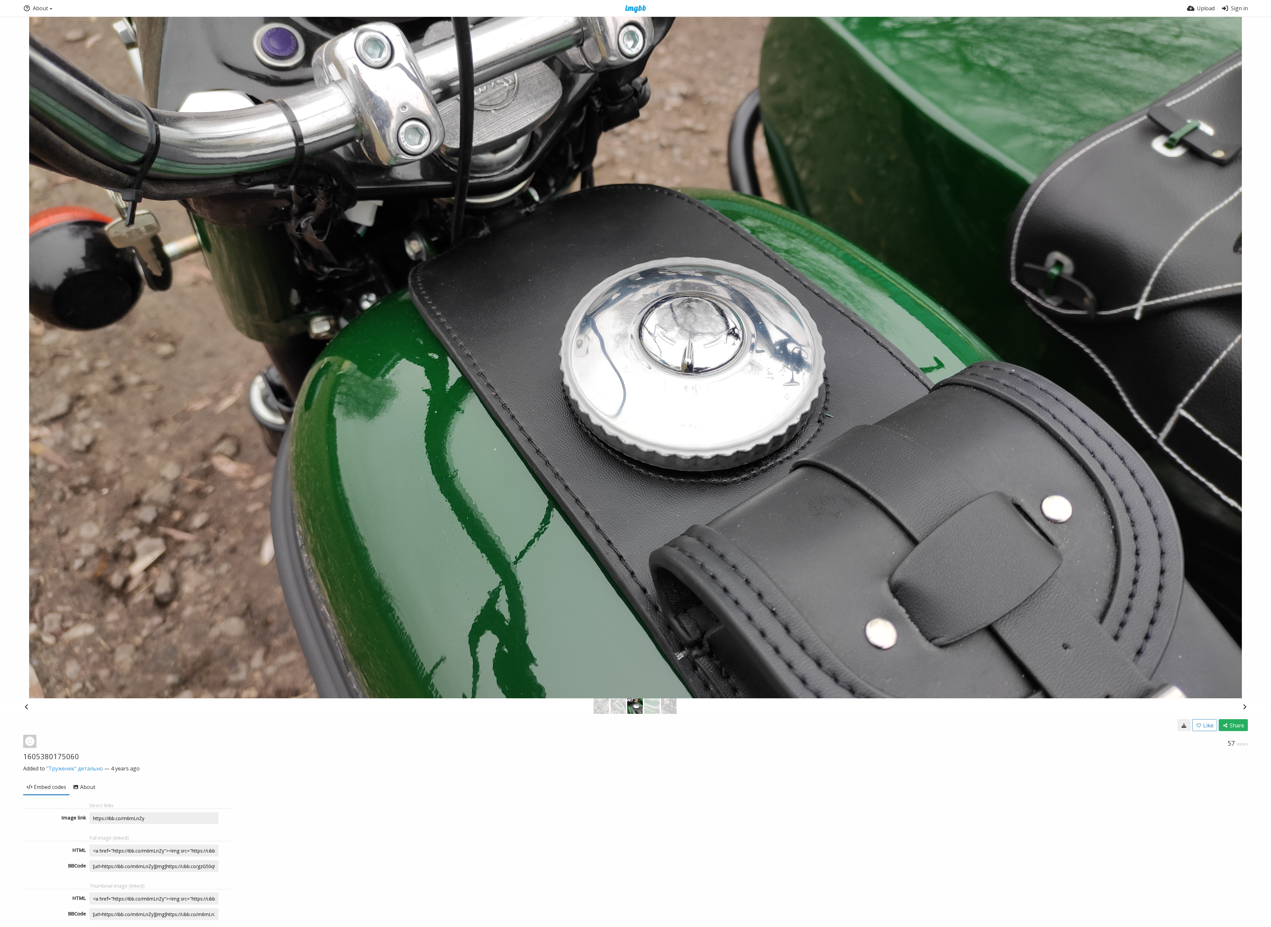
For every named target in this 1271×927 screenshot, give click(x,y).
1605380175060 (51, 756)
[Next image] (1244, 706)
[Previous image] (26, 706)
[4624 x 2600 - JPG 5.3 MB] (1184, 725)
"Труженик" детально (74, 768)
